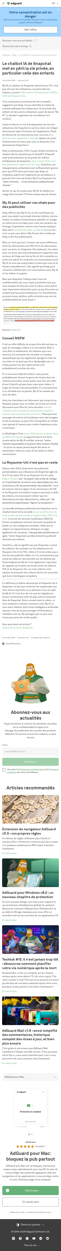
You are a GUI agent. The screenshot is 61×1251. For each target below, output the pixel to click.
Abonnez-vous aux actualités (17, 40)
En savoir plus (30, 1201)
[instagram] (13, 1238)
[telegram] (40, 1238)
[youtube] (34, 1238)
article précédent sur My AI (28, 230)
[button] (58, 9)
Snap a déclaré (10, 478)
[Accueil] (14, 3)
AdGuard (6, 55)
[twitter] (27, 1238)
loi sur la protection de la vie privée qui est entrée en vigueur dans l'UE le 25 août (29, 515)
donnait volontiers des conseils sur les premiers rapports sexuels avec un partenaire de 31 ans (27, 410)
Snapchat (16, 329)
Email (5, 745)
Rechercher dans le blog (15, 46)
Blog (14, 55)
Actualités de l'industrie (40, 638)
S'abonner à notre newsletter (17, 627)
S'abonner (31, 761)
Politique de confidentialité (31, 769)
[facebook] (20, 1238)
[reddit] (47, 1238)
